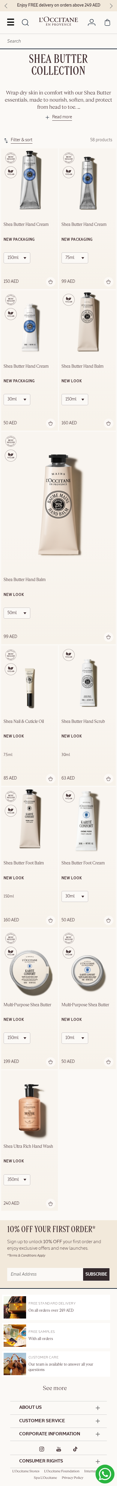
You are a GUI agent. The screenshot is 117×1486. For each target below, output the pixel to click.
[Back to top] (103, 1451)
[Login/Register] (91, 23)
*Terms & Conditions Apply (26, 1255)
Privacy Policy (72, 1478)
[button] (58, 118)
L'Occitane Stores (25, 1471)
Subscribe (96, 1274)
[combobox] (58, 41)
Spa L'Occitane (45, 1478)
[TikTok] (75, 1449)
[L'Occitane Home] (58, 21)
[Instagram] (41, 1449)
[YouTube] (58, 1449)
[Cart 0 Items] (107, 23)
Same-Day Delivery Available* (80, 5)
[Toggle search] (25, 23)
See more (55, 1388)
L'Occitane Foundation (62, 1471)
